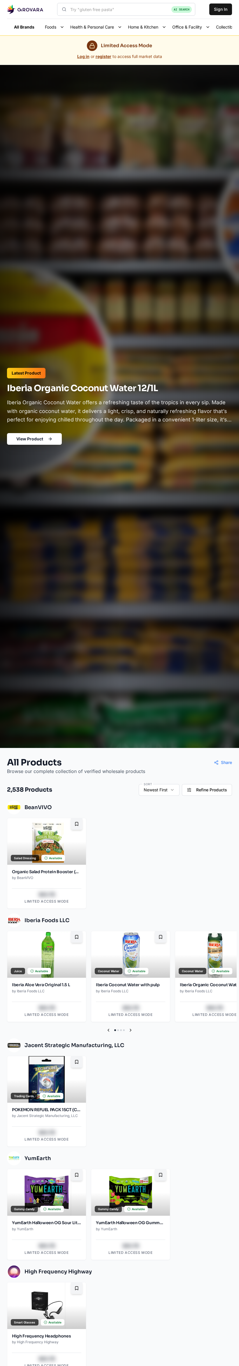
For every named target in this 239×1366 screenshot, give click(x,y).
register (103, 56)
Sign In (220, 9)
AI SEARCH (181, 9)
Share (226, 762)
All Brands (24, 26)
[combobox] (126, 9)
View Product (29, 438)
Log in (83, 56)
